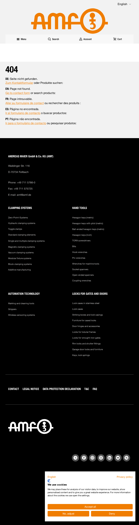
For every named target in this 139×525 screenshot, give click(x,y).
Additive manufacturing (19, 269)
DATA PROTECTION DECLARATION (62, 389)
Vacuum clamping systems (21, 252)
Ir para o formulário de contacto (25, 123)
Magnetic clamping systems (21, 247)
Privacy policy (125, 476)
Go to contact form (17, 93)
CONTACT (13, 389)
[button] (125, 4)
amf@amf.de (24, 194)
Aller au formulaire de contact (24, 103)
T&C (86, 389)
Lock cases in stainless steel (85, 303)
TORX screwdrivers (81, 240)
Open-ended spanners (83, 275)
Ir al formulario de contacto (22, 113)
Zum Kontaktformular (19, 83)
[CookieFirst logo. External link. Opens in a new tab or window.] (49, 480)
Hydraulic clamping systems (21, 223)
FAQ (95, 389)
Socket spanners (80, 269)
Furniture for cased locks (84, 320)
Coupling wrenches (81, 280)
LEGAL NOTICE (31, 389)
